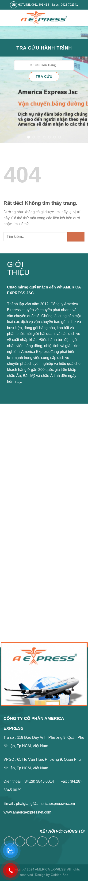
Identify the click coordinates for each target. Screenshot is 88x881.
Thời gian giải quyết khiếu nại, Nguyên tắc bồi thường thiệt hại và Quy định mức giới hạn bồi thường (46, 490)
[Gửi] (75, 236)
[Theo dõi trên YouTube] (53, 841)
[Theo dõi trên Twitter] (31, 841)
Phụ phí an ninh (25, 476)
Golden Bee (59, 875)
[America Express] (44, 17)
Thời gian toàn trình (28, 505)
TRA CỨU (44, 76)
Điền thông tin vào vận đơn (34, 460)
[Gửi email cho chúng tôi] (42, 841)
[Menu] (6, 17)
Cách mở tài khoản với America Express (45, 451)
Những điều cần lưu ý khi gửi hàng (41, 468)
